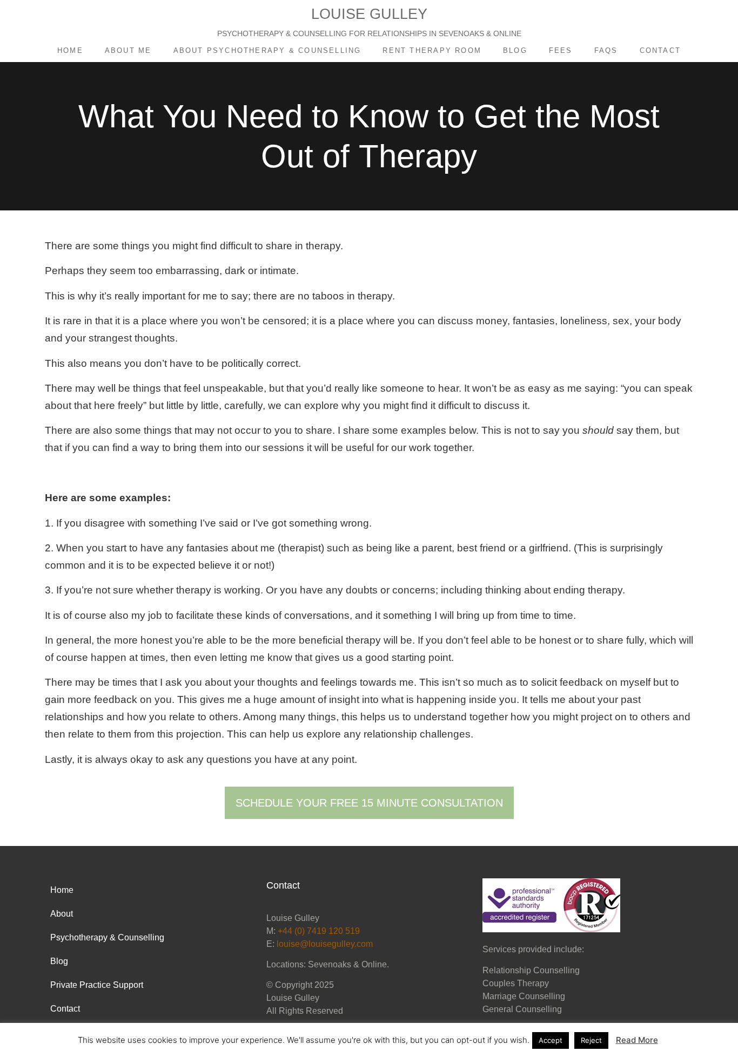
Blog (515, 50)
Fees (561, 50)
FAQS (606, 50)
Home (70, 50)
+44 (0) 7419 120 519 (319, 931)
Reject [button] (591, 1040)
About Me (128, 50)
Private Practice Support (96, 984)
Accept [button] (550, 1040)
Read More (637, 1040)
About (61, 913)
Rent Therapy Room (432, 50)
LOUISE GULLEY (369, 14)
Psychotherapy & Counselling (107, 937)
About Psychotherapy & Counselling (267, 50)
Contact (660, 50)
